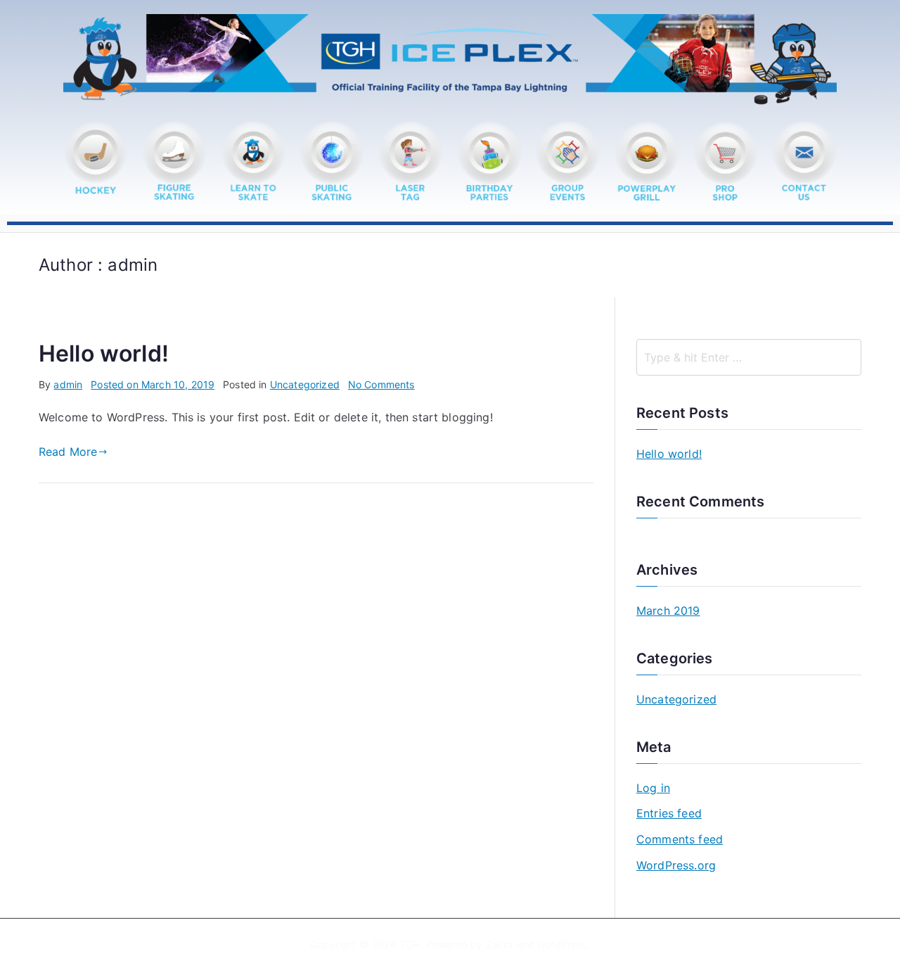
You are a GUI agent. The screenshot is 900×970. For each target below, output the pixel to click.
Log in (653, 788)
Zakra (499, 944)
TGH (409, 944)
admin (67, 384)
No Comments (381, 384)
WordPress (561, 944)
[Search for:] (749, 357)
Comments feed (679, 839)
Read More (68, 452)
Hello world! (104, 353)
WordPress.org (676, 865)
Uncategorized (305, 384)
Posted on (152, 384)
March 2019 (668, 611)
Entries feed (669, 813)
